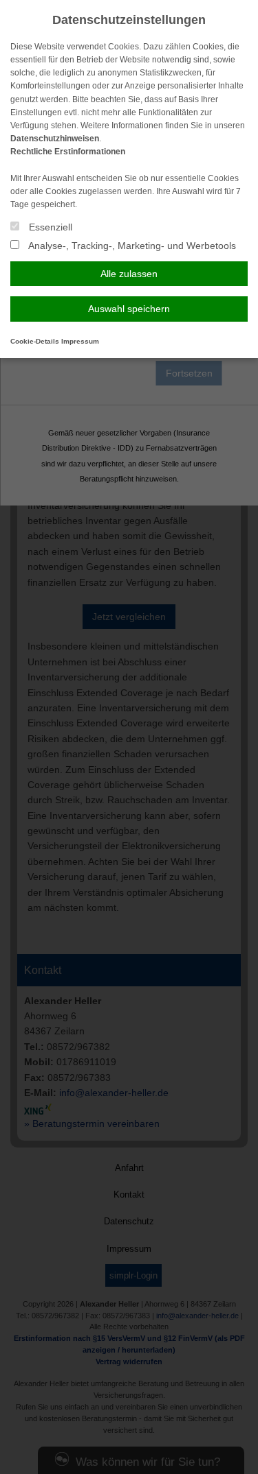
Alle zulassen (129, 273)
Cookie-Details (34, 341)
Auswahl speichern (129, 308)
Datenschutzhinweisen (54, 138)
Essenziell (49, 227)
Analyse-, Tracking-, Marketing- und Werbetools (131, 245)
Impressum (80, 341)
